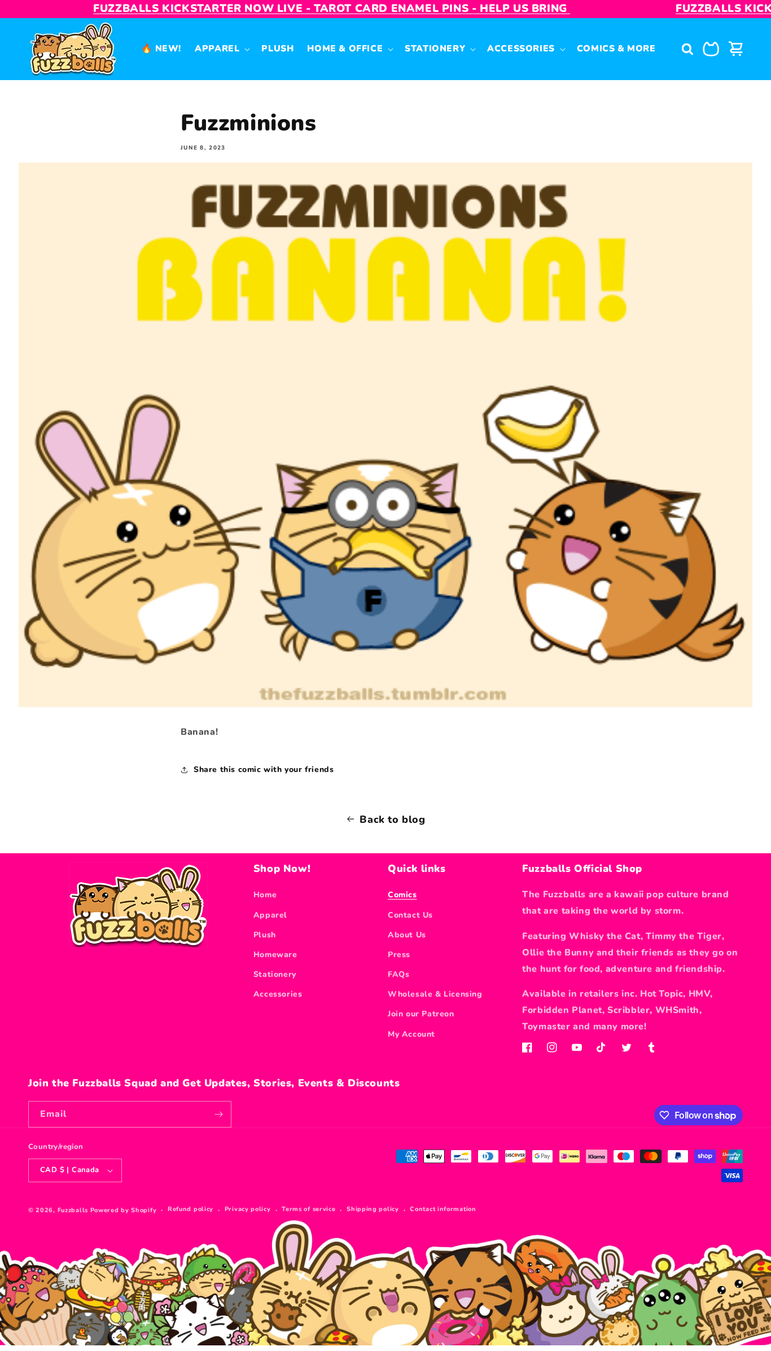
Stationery (274, 974)
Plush (264, 934)
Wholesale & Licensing (435, 994)
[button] (221, 48)
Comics (402, 894)
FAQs (398, 974)
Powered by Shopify (123, 1210)
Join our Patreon (421, 1013)
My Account (411, 1034)
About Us (407, 934)
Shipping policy (373, 1209)
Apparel (270, 915)
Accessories (278, 994)
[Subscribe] (218, 1114)
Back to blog (392, 819)
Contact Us (410, 915)
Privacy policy (248, 1209)
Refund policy (190, 1209)
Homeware (275, 954)
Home (265, 894)
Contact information (443, 1209)
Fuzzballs (73, 1210)
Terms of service (308, 1209)
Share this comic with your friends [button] (264, 769)
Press (399, 954)
